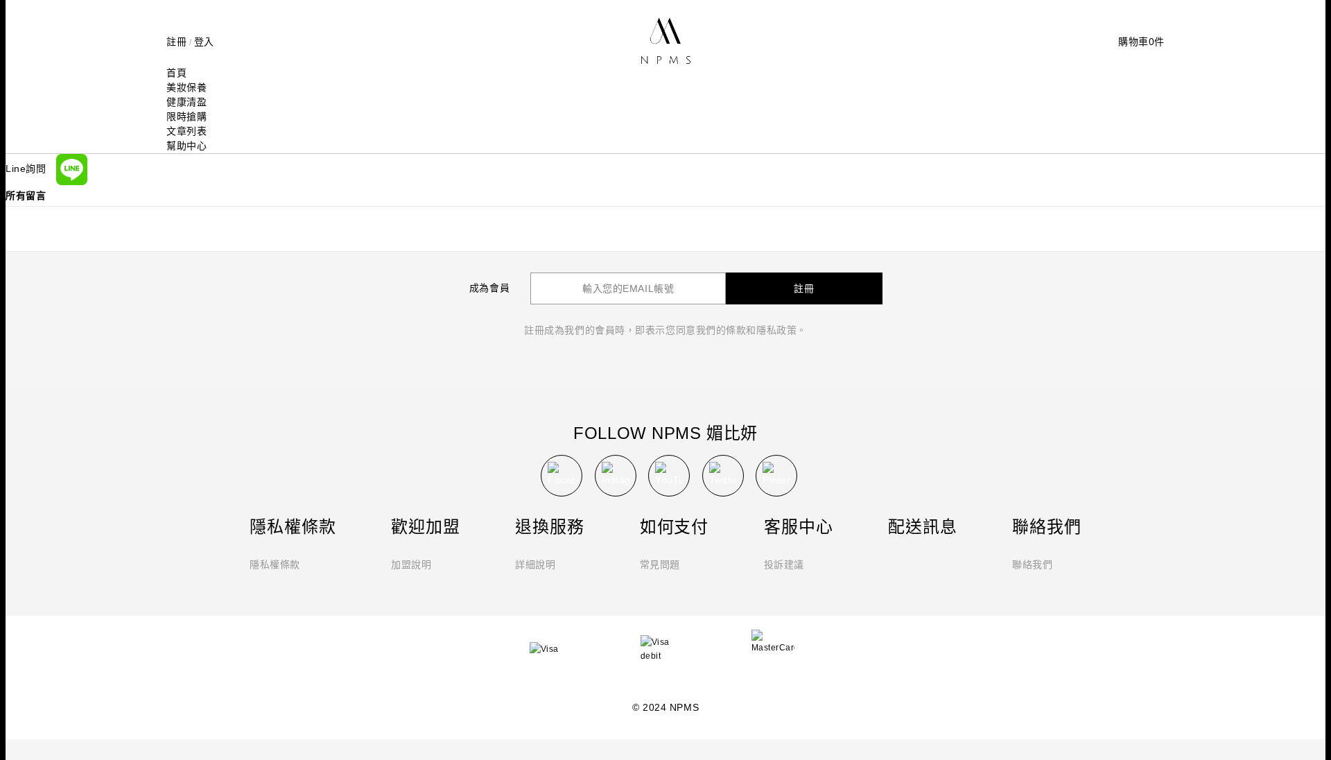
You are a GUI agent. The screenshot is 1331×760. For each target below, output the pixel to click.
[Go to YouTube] (669, 475)
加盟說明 (411, 564)
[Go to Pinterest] (776, 475)
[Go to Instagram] (615, 475)
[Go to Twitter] (723, 475)
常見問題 (660, 564)
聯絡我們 (1032, 564)
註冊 (176, 41)
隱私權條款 (275, 564)
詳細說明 (535, 564)
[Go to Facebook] (561, 475)
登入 (204, 41)
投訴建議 (784, 564)
